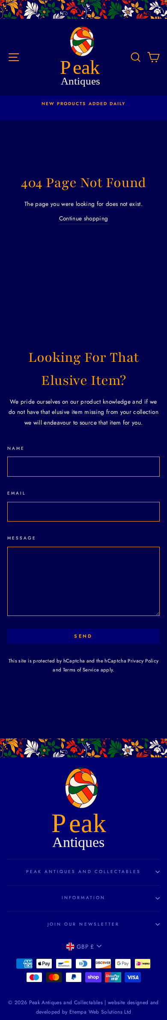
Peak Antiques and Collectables (83, 871)
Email (16, 493)
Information (83, 897)
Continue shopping (83, 218)
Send (83, 636)
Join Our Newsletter (83, 924)
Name (16, 448)
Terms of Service (81, 669)
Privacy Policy (143, 660)
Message (21, 538)
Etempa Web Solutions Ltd (100, 1012)
